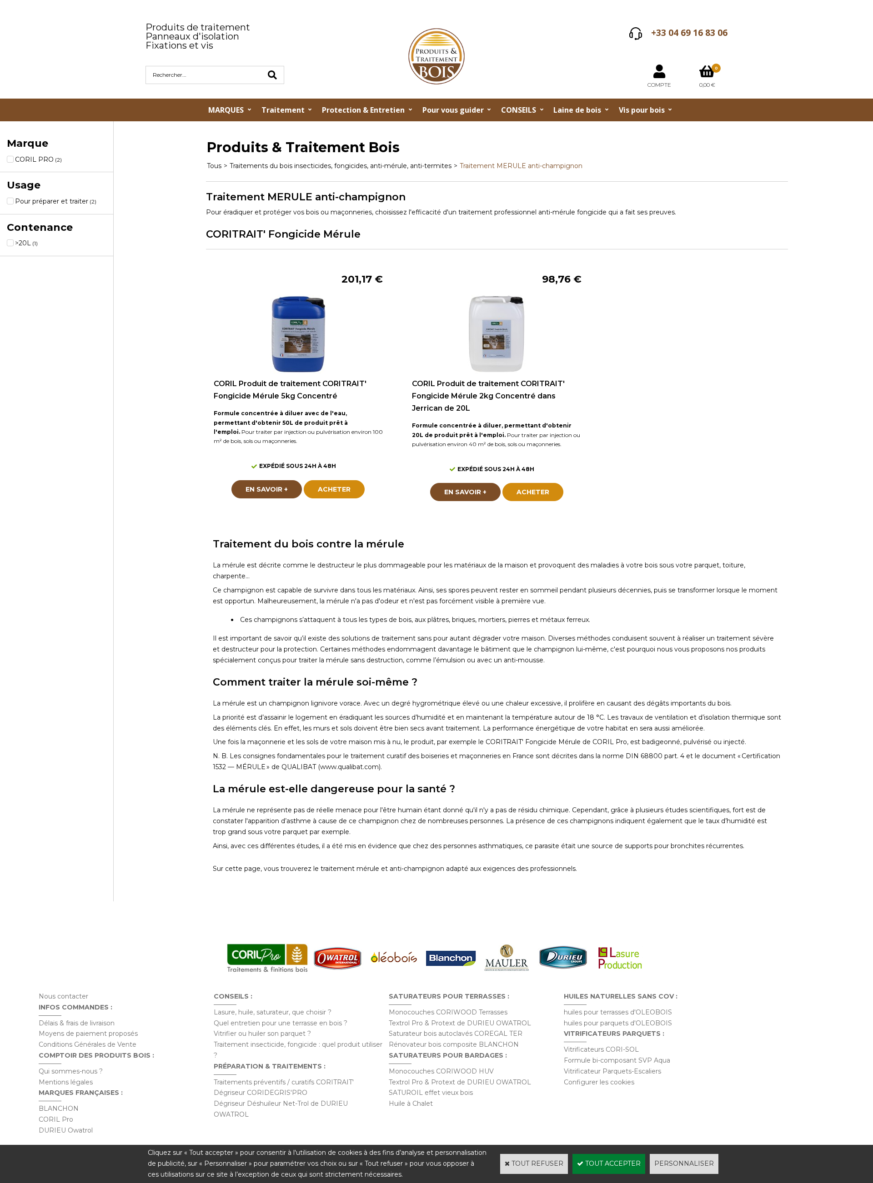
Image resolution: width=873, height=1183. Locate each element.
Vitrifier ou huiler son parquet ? (262, 1033)
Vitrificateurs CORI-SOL (601, 1049)
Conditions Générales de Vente (87, 1044)
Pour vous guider (453, 110)
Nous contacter (63, 996)
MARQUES (226, 110)
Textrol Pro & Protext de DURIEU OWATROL (460, 1023)
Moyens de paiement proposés (88, 1033)
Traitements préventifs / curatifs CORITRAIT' (284, 1082)
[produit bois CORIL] (267, 972)
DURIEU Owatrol (66, 1130)
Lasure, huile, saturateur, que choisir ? (272, 1012)
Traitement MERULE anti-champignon (521, 166)
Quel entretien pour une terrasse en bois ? (280, 1023)
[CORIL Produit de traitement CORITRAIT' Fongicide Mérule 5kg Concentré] (298, 372)
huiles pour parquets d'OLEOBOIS (618, 1023)
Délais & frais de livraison (77, 1023)
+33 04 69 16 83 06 (689, 33)
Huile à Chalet (411, 1103)
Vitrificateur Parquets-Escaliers (612, 1071)
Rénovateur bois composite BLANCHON (454, 1044)
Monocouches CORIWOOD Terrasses (448, 1012)
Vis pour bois (642, 110)
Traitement (283, 110)
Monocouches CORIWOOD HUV (441, 1071)
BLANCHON (59, 1108)
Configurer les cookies (599, 1082)
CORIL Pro (56, 1119)
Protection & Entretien (363, 110)
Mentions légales (66, 1082)
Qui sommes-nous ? (71, 1071)
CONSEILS (518, 110)
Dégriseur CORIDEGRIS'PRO (260, 1093)
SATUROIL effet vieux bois (431, 1093)
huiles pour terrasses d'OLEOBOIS (618, 1012)
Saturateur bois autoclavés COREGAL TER (455, 1033)
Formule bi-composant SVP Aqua (617, 1060)
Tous (214, 166)
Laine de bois (577, 110)
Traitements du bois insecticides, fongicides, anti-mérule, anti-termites (341, 166)
